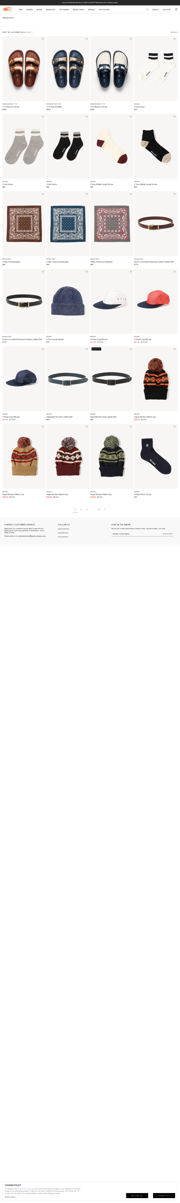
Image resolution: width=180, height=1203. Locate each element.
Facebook (63, 533)
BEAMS (39, 10)
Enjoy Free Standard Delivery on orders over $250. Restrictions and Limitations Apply (90, 2)
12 (99, 509)
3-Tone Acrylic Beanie (55, 339)
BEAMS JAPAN (78, 10)
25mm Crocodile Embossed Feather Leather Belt (154, 262)
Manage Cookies (10, 1197)
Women (29, 10)
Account (167, 10)
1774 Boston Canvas (98, 107)
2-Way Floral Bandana (11, 262)
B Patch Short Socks (142, 494)
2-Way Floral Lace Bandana (57, 262)
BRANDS (91, 10)
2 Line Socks (139, 107)
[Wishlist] (147, 9)
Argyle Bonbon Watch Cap (145, 417)
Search (155, 10)
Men (21, 10)
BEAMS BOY (51, 10)
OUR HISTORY (104, 10)
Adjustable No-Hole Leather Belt (59, 417)
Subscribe (168, 534)
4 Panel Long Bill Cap (99, 339)
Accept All (164, 1196)
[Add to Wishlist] (43, 39)
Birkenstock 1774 (9, 104)
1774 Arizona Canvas (10, 107)
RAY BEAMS (64, 10)
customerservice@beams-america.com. (32, 536)
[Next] (105, 509)
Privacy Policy (26, 1189)
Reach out (8, 530)
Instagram (63, 529)
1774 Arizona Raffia (54, 107)
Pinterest (63, 537)
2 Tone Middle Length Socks (101, 184)
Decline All (137, 1196)
